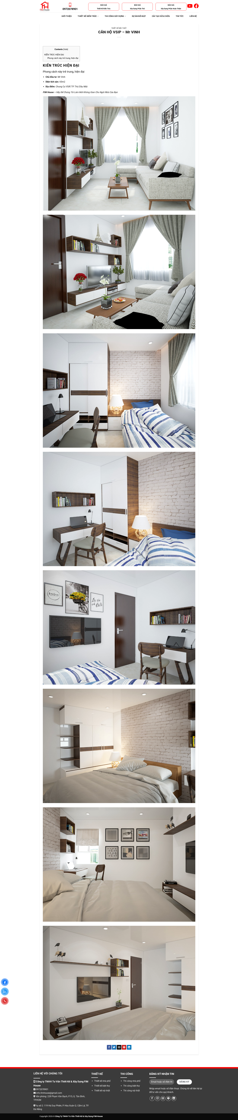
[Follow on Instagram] (157, 1098)
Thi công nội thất (131, 1090)
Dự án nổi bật (139, 16)
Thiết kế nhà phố (102, 1081)
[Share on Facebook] (109, 1047)
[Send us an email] (162, 1098)
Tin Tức (179, 16)
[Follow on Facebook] (152, 1098)
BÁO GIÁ (103, 5)
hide (65, 49)
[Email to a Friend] (119, 1047)
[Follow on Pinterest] (168, 1098)
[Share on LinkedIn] (129, 1047)
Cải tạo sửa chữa (161, 16)
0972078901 (42, 1089)
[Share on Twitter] (114, 1047)
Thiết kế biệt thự (102, 1085)
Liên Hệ (193, 16)
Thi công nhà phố (131, 1081)
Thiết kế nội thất (119, 28)
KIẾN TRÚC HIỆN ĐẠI (54, 54)
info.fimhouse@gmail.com (49, 1093)
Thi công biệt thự (131, 1085)
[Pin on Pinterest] (124, 1047)
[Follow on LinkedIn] (173, 1098)
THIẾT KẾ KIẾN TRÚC (87, 16)
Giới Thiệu (67, 16)
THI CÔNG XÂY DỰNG (114, 16)
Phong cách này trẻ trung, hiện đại (62, 58)
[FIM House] (45, 6)
